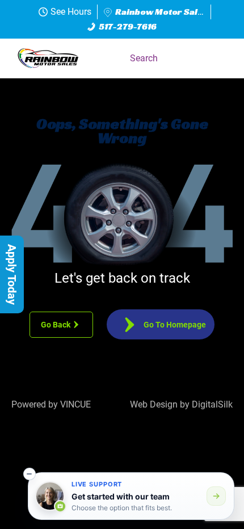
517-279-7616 (128, 26)
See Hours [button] (71, 11)
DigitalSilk (212, 404)
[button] (218, 58)
